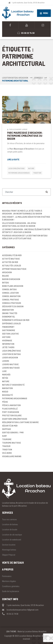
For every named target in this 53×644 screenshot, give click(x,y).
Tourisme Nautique (11, 443)
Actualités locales (11, 265)
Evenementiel (8, 316)
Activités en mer (10, 262)
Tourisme (6, 439)
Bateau (5, 282)
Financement (8, 327)
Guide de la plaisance (10, 591)
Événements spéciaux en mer (15, 320)
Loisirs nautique (10, 364)
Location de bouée (9, 529)
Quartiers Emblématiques (14, 419)
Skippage (6, 429)
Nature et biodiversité (13, 385)
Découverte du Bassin (12, 306)
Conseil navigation (11, 296)
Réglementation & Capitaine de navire (20, 422)
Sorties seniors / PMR (13, 432)
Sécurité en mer (10, 426)
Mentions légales (9, 581)
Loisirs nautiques (11, 368)
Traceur (6, 446)
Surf (4, 436)
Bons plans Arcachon (12, 286)
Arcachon (7, 272)
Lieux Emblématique (16, 168)
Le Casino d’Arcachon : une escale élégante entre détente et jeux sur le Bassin (26, 230)
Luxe (4, 371)
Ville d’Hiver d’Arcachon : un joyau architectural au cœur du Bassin (19, 224)
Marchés (6, 374)
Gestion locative (8, 545)
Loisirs (5, 361)
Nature (31, 168)
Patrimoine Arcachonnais (19, 173)
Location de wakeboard (11, 540)
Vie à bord (7, 453)
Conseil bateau (9, 289)
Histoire (6, 337)
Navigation (7, 388)
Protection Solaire (11, 415)
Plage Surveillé (10, 408)
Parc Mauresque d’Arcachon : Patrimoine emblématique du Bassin (25, 135)
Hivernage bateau (9, 550)
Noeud (5, 391)
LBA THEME (11, 631)
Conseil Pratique (10, 299)
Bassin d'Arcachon (11, 279)
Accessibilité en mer (12, 255)
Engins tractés (9, 313)
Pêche (5, 402)
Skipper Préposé (8, 555)
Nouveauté (7, 395)
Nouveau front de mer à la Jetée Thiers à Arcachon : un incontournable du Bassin (22, 212)
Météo (5, 378)
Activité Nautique (11, 259)
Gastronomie (8, 330)
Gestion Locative (10, 334)
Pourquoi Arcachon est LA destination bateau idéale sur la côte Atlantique (24, 237)
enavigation (8, 310)
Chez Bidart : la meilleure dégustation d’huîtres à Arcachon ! (26, 218)
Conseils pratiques (11, 303)
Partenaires (6, 576)
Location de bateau (11, 354)
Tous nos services (9, 519)
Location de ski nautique (12, 535)
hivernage (7, 340)
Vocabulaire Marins (11, 456)
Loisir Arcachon (10, 357)
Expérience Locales (11, 323)
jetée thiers (8, 347)
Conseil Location (10, 293)
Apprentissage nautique (14, 269)
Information (8, 344)
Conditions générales (10, 586)
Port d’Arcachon (10, 412)
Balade (5, 276)
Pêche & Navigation (11, 405)
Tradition (37, 173)
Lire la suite (13, 159)
